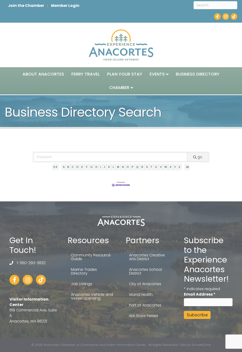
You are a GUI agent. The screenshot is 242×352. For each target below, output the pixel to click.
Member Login (65, 6)
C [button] (73, 166)
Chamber (119, 87)
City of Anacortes (145, 284)
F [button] (87, 166)
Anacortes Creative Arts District (147, 257)
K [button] (109, 166)
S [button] (147, 166)
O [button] (128, 166)
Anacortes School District (145, 271)
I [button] (100, 166)
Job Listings (81, 284)
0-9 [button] (55, 166)
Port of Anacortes (145, 305)
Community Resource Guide (91, 257)
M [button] (118, 166)
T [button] (151, 166)
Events (157, 74)
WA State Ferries (143, 315)
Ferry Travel (85, 74)
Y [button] (175, 166)
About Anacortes (43, 74)
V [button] (161, 166)
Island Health (141, 294)
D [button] (77, 166)
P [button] (132, 166)
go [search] (200, 157)
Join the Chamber (26, 6)
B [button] (68, 166)
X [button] (170, 166)
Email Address (200, 294)
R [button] (142, 166)
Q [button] (137, 166)
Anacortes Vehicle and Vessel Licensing (92, 296)
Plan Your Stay (124, 74)
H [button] (96, 166)
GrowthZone (201, 345)
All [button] (187, 166)
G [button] (92, 166)
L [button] (113, 166)
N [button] (123, 166)
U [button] (156, 166)
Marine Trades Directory (84, 271)
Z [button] (179, 166)
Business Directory (198, 74)
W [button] (165, 166)
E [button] (82, 166)
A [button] (64, 166)
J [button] (104, 166)
